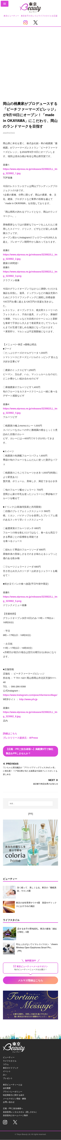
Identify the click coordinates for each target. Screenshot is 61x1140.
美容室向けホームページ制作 (15, 1115)
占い (5, 1074)
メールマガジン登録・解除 (14, 1098)
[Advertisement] (30, 58)
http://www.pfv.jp (28, 699)
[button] (4, 4)
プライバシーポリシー (12, 1091)
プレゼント (8, 1078)
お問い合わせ (9, 1102)
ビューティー (9, 1057)
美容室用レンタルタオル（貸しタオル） (20, 1111)
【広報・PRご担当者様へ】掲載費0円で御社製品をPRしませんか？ (29, 751)
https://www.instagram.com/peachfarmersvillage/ (30, 695)
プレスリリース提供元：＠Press (20, 737)
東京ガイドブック (10, 1067)
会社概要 (7, 1088)
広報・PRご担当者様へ (13, 1108)
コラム (6, 1064)
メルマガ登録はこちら (30, 980)
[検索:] (30, 803)
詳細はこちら (10, 733)
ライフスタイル (9, 1060)
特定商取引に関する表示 (13, 1095)
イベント (7, 1071)
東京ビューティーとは (12, 1084)
